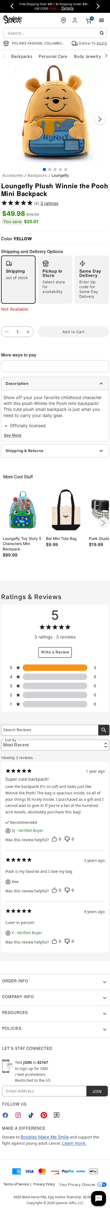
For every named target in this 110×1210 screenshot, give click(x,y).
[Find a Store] (63, 20)
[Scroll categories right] (106, 55)
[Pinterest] (44, 1115)
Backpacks (37, 175)
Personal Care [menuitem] (53, 56)
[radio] (18, 279)
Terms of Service (16, 1184)
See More (13, 435)
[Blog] (56, 1115)
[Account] (75, 20)
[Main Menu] (101, 20)
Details (67, 8)
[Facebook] (5, 1115)
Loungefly (60, 175)
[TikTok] (31, 1115)
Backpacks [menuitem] (21, 56)
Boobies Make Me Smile (45, 1137)
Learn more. (74, 1143)
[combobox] (55, 33)
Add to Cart (73, 331)
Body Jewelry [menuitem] (87, 56)
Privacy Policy (44, 1184)
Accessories (12, 175)
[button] (55, 114)
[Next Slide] (100, 119)
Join (96, 1091)
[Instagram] (18, 1115)
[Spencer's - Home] (12, 20)
